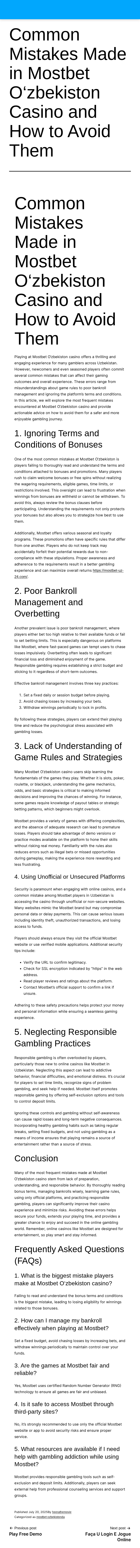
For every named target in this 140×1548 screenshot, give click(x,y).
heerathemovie (61, 1512)
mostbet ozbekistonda (50, 1517)
